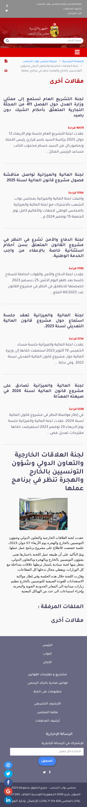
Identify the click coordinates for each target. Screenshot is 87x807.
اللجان (47, 662)
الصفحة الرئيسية (73, 61)
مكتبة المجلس (47, 712)
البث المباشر (75, 13)
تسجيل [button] (47, 761)
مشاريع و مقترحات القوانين (47, 674)
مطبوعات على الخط (47, 692)
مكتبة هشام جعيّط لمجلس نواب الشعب (59, 4)
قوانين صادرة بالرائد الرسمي (47, 683)
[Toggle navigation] (77, 52)
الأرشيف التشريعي (47, 704)
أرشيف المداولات (72, 9)
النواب (47, 654)
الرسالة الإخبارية (59, 734)
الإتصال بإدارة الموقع (22, 801)
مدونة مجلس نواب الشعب (40, 61)
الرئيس (47, 645)
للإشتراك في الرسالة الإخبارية (63, 743)
